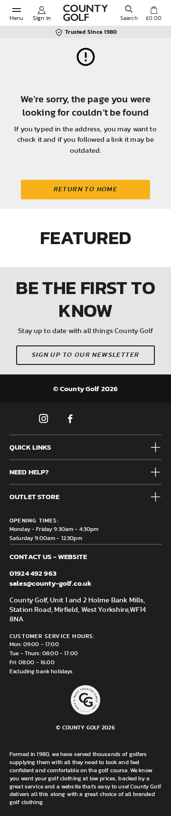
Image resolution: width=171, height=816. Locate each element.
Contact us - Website (48, 556)
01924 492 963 (33, 573)
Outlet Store (34, 496)
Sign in (42, 18)
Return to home (86, 189)
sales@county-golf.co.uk (51, 583)
